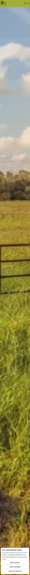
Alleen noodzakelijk (15, 567)
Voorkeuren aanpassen (15, 571)
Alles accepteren (15, 562)
